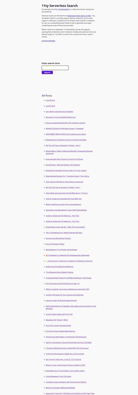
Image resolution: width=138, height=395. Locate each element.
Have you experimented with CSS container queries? (66, 123)
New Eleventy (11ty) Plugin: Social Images (61, 250)
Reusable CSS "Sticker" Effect (57, 320)
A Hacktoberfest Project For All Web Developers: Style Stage (68, 278)
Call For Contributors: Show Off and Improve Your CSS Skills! (69, 342)
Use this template (48, 41)
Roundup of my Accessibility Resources (61, 117)
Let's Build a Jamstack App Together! (59, 111)
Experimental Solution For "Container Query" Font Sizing (67, 176)
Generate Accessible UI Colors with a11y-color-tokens (66, 170)
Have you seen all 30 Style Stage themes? (61, 300)
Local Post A (50, 100)
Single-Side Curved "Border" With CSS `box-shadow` (65, 227)
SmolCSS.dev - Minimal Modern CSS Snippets (63, 165)
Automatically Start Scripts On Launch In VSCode (64, 159)
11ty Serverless (63, 9)
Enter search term (51, 63)
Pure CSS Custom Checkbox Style (58, 325)
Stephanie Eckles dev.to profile (79, 16)
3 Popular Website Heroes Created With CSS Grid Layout (67, 348)
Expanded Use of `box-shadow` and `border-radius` (65, 371)
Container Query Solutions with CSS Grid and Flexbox (66, 382)
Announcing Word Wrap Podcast (58, 238)
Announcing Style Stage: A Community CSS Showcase (66, 337)
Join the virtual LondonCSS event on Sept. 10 (62, 283)
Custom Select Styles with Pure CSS (59, 314)
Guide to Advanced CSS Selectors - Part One (62, 221)
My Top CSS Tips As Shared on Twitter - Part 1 (63, 187)
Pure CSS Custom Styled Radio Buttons (60, 331)
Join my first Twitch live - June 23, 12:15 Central (63, 359)
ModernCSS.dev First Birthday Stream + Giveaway (64, 128)
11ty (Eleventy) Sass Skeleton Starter (59, 272)
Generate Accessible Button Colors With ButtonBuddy (66, 210)
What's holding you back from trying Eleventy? (63, 204)
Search (47, 72)
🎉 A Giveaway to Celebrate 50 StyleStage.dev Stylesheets (68, 255)
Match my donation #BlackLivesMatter (60, 388)
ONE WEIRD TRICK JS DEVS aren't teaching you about (66, 134)
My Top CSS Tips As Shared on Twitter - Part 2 (63, 145)
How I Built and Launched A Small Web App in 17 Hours (67, 193)
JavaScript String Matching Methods (59, 266)
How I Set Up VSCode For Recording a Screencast (64, 182)
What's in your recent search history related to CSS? (65, 365)
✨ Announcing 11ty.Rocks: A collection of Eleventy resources (69, 261)
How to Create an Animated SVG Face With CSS (63, 199)
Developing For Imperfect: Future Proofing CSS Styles (66, 140)
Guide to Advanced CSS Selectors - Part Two (62, 216)
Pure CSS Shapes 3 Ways (55, 244)
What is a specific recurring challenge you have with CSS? (67, 289)
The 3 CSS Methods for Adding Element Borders (64, 233)
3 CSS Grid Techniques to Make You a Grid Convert (65, 354)
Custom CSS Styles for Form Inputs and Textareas (64, 295)
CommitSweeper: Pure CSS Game (58, 376)
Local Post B (50, 106)
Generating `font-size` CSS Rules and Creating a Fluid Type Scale (70, 393)
